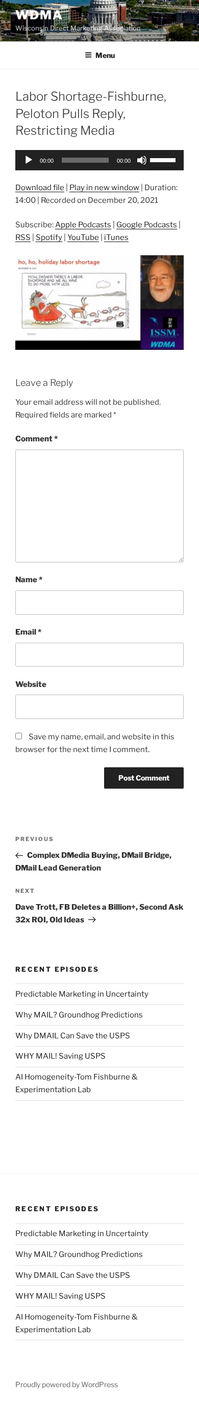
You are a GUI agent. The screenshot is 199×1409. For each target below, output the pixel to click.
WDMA (39, 15)
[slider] (164, 159)
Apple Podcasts (83, 224)
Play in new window (104, 187)
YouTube (83, 237)
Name (28, 579)
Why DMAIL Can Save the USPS (72, 1035)
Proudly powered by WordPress (66, 1384)
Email (28, 632)
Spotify (49, 237)
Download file (39, 187)
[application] (99, 160)
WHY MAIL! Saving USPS (60, 1056)
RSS (23, 237)
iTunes (116, 237)
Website (30, 684)
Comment (36, 438)
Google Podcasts (146, 224)
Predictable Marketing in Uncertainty (81, 994)
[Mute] (142, 160)
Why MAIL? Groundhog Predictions (79, 1015)
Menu (105, 55)
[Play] (28, 160)
